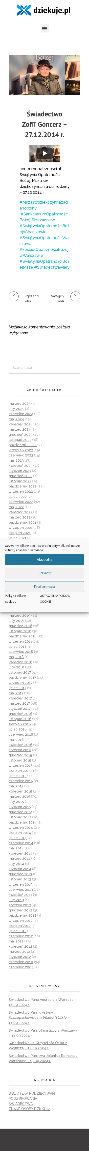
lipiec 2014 (18, 838)
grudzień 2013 (20, 874)
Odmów (44, 573)
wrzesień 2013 (21, 884)
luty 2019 (16, 621)
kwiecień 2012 (20, 946)
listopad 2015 (20, 760)
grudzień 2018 (20, 626)
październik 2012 (22, 915)
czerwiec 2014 (21, 843)
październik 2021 (22, 522)
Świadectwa (21, 1104)
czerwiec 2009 (21, 967)
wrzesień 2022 (21, 491)
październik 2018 (23, 636)
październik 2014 (23, 822)
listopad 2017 (20, 672)
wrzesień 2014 (21, 827)
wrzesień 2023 (21, 450)
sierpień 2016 (20, 724)
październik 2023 (23, 445)
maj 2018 (16, 657)
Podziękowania (23, 1099)
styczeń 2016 (20, 750)
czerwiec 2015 (21, 781)
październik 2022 (23, 486)
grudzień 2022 (20, 476)
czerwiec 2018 (21, 652)
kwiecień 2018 (20, 662)
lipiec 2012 (17, 931)
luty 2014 (16, 864)
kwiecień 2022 (20, 512)
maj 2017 (16, 693)
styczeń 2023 (20, 471)
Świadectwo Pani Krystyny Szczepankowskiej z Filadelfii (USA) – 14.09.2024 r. (39, 1017)
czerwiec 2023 (21, 455)
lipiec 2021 (17, 538)
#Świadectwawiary (51, 267)
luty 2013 (16, 900)
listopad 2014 (20, 817)
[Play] (44, 153)
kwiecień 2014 (20, 853)
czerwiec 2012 (21, 936)
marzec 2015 (19, 796)
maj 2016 (16, 740)
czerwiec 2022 (21, 502)
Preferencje (44, 586)
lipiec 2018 (18, 646)
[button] (45, 28)
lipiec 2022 (18, 497)
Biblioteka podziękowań (32, 1093)
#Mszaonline (43, 220)
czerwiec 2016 (21, 734)
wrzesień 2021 (21, 528)
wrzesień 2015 (21, 765)
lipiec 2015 (17, 776)
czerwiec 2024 (21, 414)
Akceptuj (44, 559)
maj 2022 (16, 507)
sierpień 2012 (20, 926)
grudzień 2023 (20, 435)
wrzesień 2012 (21, 921)
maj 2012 (16, 941)
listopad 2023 (20, 440)
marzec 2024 (20, 429)
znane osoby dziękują (29, 1109)
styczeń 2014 (20, 869)
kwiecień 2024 (21, 424)
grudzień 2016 (20, 714)
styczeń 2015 (20, 807)
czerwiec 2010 (21, 962)
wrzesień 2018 (21, 641)
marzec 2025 (19, 403)
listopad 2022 (20, 481)
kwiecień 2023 (20, 466)
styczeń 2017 (20, 709)
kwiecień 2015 (20, 791)
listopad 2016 (20, 719)
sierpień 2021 (20, 533)
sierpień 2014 (20, 833)
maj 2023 (16, 460)
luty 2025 (16, 409)
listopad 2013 (20, 879)
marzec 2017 (19, 703)
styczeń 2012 (20, 957)
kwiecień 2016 (20, 745)
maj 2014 (16, 848)
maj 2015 (16, 786)
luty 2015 (16, 802)
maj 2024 (16, 419)
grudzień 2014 (20, 812)
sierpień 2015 (20, 771)
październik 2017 (22, 678)
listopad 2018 (20, 631)
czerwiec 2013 (21, 890)
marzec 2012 (19, 952)
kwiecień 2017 (20, 698)
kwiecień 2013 (20, 895)
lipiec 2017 (17, 688)
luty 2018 (16, 667)
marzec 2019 (19, 615)
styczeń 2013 (20, 905)
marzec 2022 (19, 517)
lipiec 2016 (18, 729)
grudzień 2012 (20, 910)
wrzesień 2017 (20, 683)
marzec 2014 (19, 858)
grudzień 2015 (20, 755)
